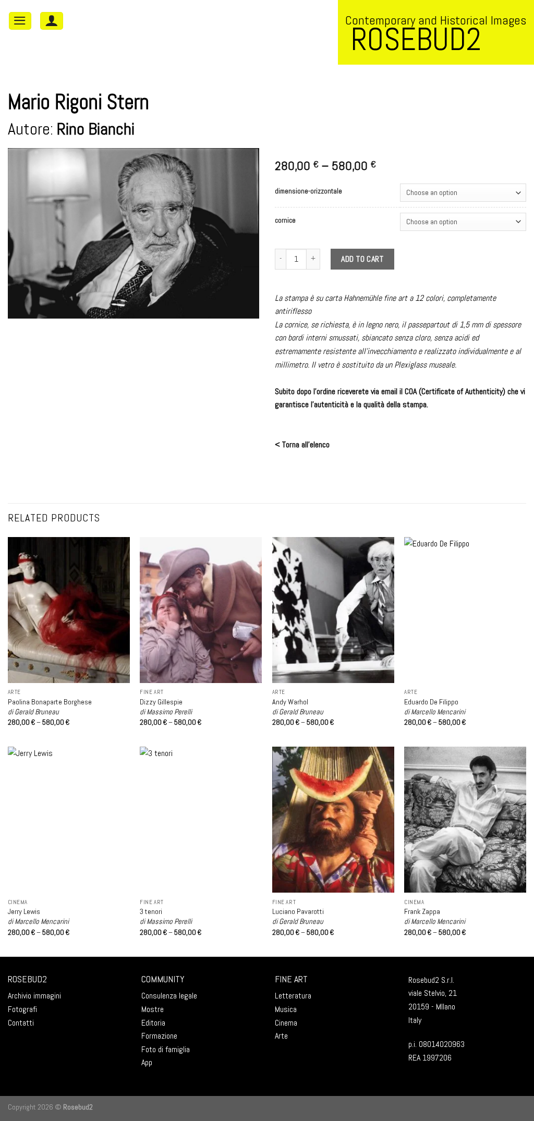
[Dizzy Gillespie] (201, 610)
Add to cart (362, 258)
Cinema (286, 1022)
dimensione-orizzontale (308, 191)
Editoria (153, 1022)
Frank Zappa (434, 916)
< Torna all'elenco (302, 444)
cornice (285, 220)
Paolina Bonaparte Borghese (50, 706)
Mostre (152, 1009)
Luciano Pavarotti (298, 916)
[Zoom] (21, 305)
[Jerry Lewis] (69, 820)
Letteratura (293, 995)
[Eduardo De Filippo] (465, 610)
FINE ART (291, 979)
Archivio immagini (34, 995)
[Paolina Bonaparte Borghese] (69, 610)
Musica (286, 1009)
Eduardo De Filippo (434, 706)
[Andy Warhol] (333, 610)
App (146, 1062)
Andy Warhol (297, 706)
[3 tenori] (201, 820)
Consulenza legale (169, 995)
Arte (281, 1035)
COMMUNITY (163, 979)
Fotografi (22, 1009)
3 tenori (166, 916)
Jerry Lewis (38, 916)
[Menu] (20, 20)
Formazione (159, 1035)
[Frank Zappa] (465, 820)
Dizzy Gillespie (166, 706)
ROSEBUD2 (27, 979)
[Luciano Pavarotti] (333, 820)
